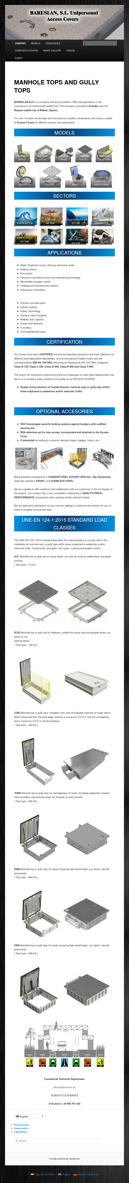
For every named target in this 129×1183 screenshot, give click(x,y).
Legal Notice (20, 1131)
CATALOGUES (53, 43)
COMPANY (20, 43)
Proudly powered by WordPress (64, 1158)
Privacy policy (21, 1124)
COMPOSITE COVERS (26, 50)
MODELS (35, 43)
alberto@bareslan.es (64, 1087)
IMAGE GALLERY (52, 50)
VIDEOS (70, 50)
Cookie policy (21, 1128)
